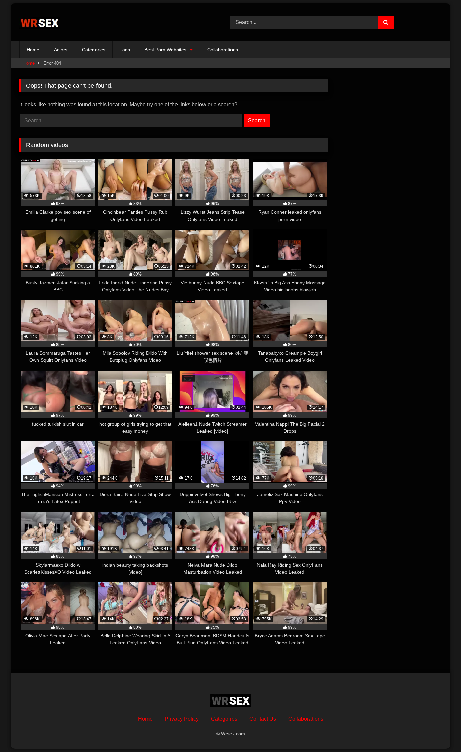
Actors (60, 49)
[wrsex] (39, 22)
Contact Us (262, 719)
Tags (125, 49)
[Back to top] (440, 732)
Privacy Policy (182, 719)
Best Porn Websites (165, 49)
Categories (93, 49)
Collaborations (222, 49)
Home (33, 49)
